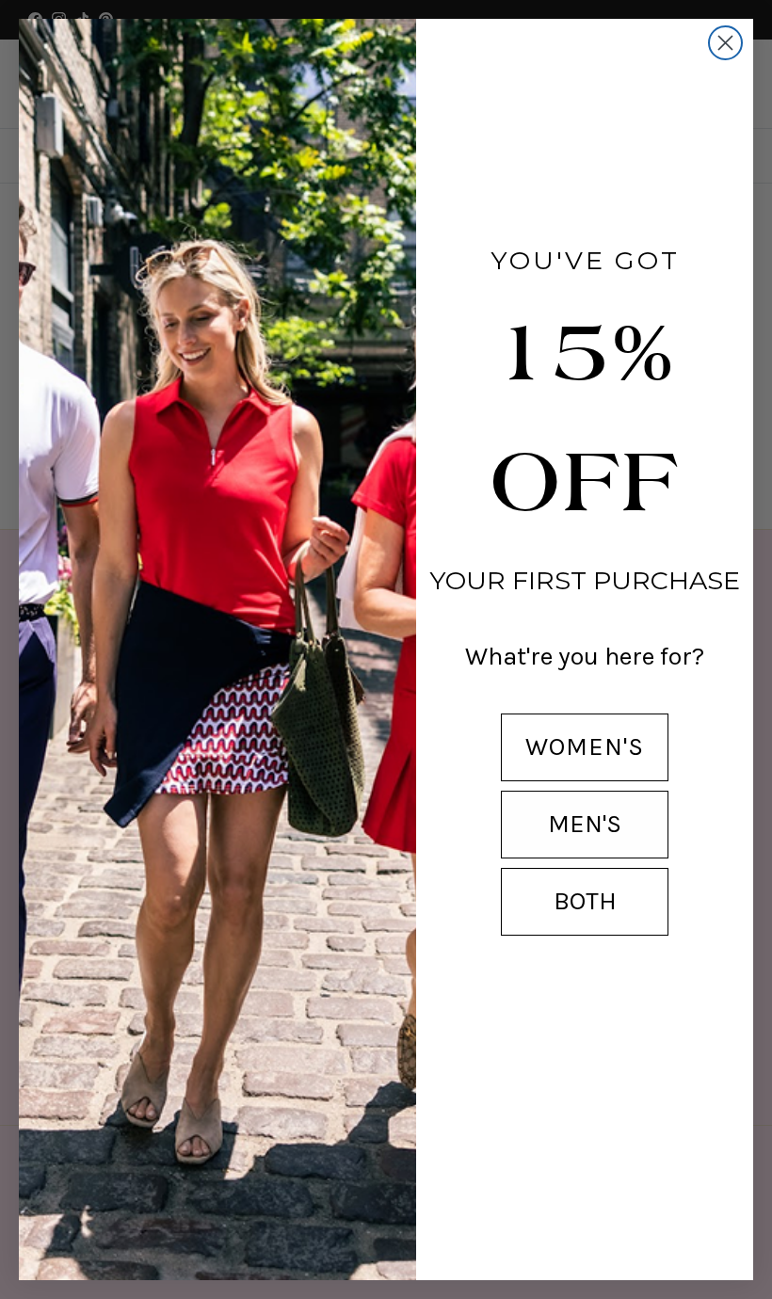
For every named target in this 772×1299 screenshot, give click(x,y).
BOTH (585, 901)
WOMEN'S (584, 746)
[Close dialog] (725, 42)
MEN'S (584, 824)
